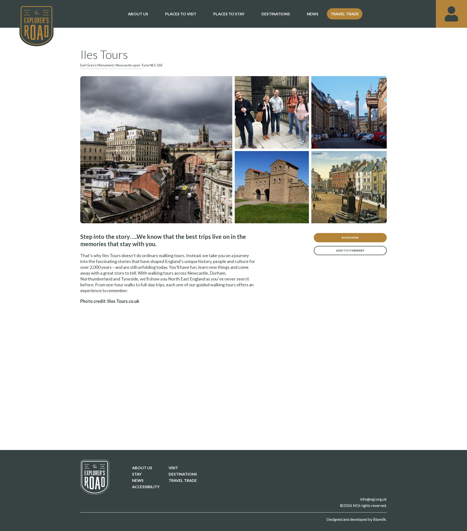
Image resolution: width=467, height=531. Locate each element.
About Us (138, 13)
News (312, 13)
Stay (137, 474)
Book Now (350, 237)
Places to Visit (180, 13)
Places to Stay (228, 13)
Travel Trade (345, 13)
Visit (173, 468)
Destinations (275, 13)
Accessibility (146, 487)
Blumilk (379, 519)
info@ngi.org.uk (373, 499)
